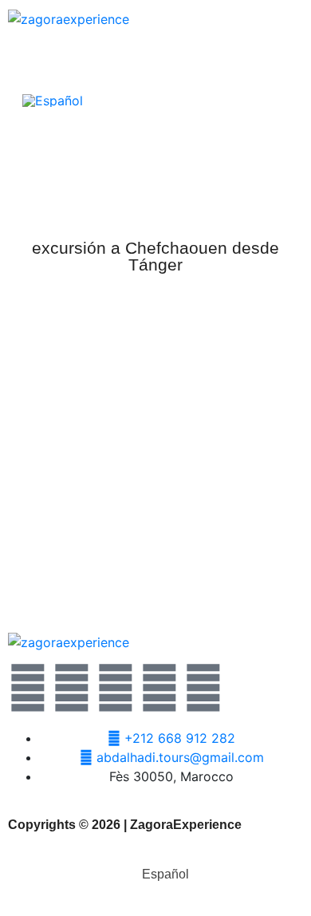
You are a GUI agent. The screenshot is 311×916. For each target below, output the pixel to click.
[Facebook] (72, 688)
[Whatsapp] (116, 688)
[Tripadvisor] (203, 688)
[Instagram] (159, 688)
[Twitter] (28, 688)
